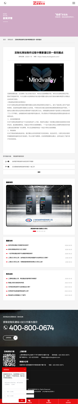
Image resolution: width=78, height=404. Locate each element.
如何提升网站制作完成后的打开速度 (22, 161)
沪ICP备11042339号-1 (48, 391)
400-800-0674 (31, 327)
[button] (34, 231)
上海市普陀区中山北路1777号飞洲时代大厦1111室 (34, 355)
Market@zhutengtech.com (50, 357)
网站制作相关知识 (18, 156)
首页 (4, 40)
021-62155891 (34, 357)
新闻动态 (10, 40)
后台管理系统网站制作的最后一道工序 (23, 167)
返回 (39, 172)
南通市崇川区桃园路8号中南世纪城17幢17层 (33, 365)
